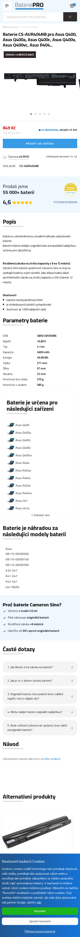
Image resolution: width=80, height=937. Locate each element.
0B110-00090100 (17, 559)
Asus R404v (23, 485)
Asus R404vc (23, 493)
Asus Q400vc (23, 455)
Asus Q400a (23, 432)
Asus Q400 (22, 425)
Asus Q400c (23, 440)
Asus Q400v (23, 447)
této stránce (52, 759)
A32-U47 (11, 570)
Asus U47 (21, 500)
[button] (31, 114)
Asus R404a (23, 470)
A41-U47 (11, 576)
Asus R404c (23, 478)
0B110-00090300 (17, 565)
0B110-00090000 (17, 554)
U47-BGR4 (12, 587)
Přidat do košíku (40, 143)
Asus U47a (22, 508)
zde (39, 902)
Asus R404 (22, 463)
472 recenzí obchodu (65, 202)
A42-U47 (11, 581)
